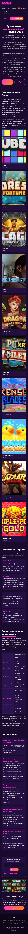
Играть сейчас (7, 82)
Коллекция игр (6, 8)
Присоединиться (17, 18)
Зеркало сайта (20, 82)
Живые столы (13, 11)
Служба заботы (6, 13)
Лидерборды (5, 11)
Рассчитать (14, 869)
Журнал (23, 8)
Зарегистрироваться (14, 908)
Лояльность (15, 8)
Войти (5, 18)
